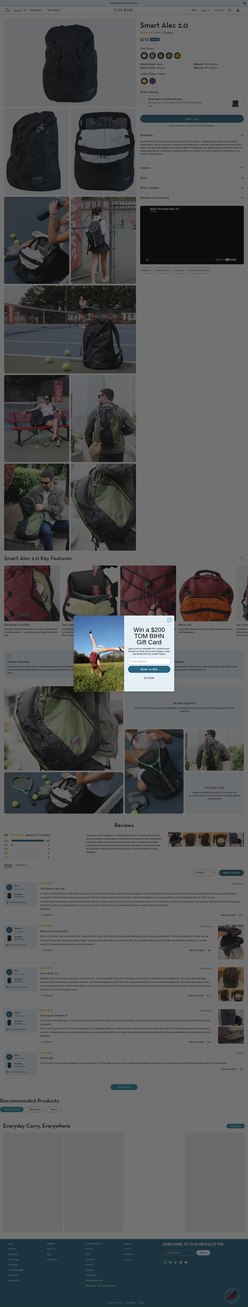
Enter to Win (149, 669)
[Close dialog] (169, 620)
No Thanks (149, 678)
